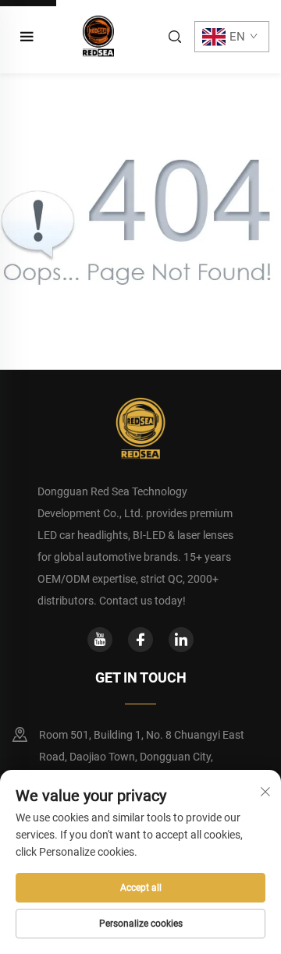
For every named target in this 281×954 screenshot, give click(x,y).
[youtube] (99, 639)
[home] (99, 35)
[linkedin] (181, 639)
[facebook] (140, 639)
